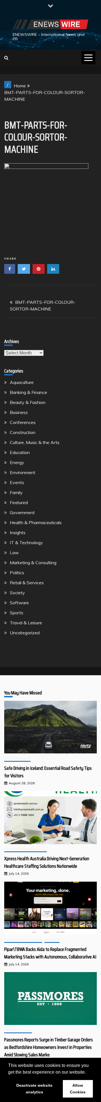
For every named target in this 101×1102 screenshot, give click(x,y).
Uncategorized (25, 632)
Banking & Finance (28, 392)
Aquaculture (22, 382)
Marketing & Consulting (33, 562)
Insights (18, 532)
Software (19, 602)
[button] (88, 1072)
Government (22, 512)
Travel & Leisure (26, 622)
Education (20, 452)
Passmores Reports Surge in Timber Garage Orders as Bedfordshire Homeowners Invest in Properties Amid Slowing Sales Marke (48, 1047)
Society (17, 592)
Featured (19, 502)
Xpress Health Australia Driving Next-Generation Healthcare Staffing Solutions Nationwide (46, 862)
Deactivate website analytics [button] (34, 1088)
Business (19, 412)
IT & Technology (26, 542)
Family (16, 492)
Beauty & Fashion (27, 402)
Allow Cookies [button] (78, 1088)
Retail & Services (27, 582)
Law (14, 552)
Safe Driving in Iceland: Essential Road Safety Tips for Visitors (48, 772)
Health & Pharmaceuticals (36, 522)
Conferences (23, 422)
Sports (16, 612)
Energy (17, 462)
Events (17, 482)
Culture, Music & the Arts (34, 442)
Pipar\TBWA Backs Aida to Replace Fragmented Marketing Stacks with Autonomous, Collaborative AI (50, 953)
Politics (17, 572)
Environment (22, 472)
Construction (22, 432)
